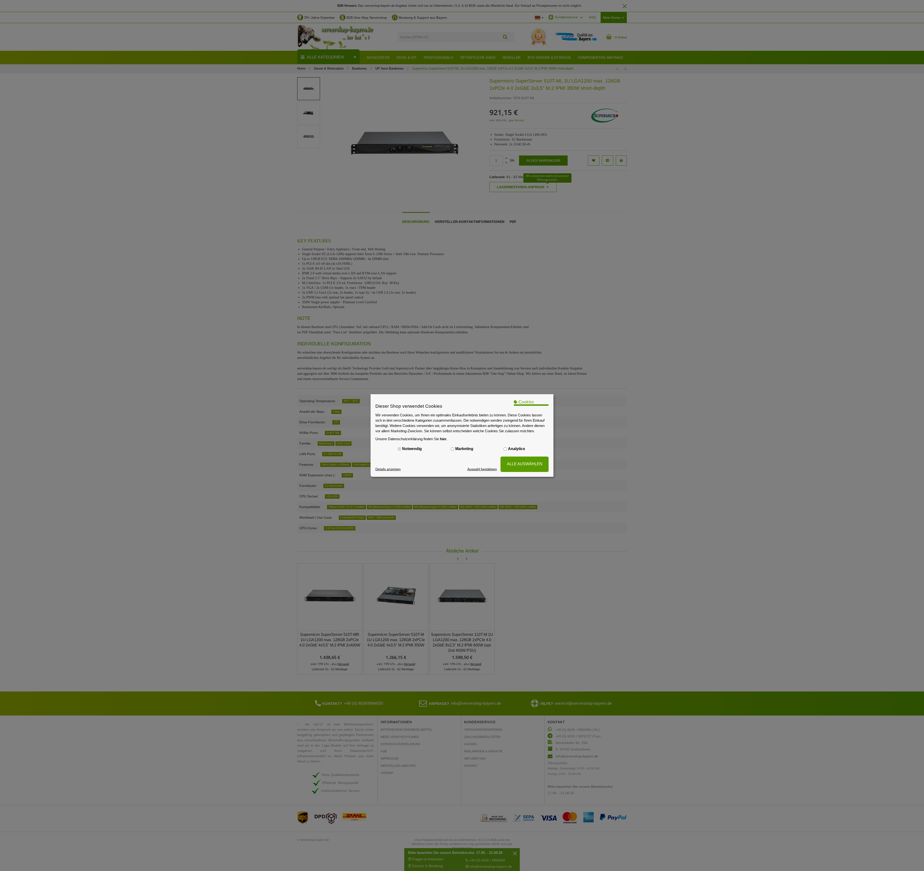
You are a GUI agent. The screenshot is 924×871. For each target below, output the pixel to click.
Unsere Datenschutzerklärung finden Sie (411, 439)
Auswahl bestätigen (482, 469)
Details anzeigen (388, 469)
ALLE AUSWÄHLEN (524, 464)
